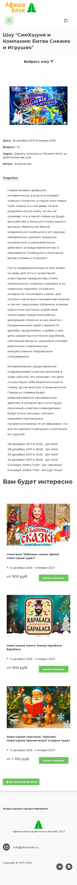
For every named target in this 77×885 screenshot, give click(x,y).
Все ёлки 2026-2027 (23, 781)
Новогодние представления (25, 808)
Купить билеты (53, 577)
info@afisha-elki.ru (25, 847)
